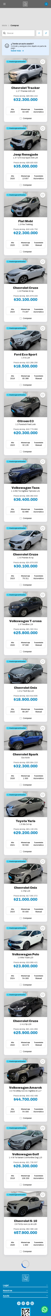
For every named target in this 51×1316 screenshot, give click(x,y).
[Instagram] (23, 1303)
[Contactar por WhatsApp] (44, 1309)
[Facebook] (19, 1303)
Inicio (4, 25)
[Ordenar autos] (46, 33)
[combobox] (20, 33)
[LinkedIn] (32, 1303)
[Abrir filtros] (39, 33)
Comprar (15, 25)
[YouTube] (27, 1303)
